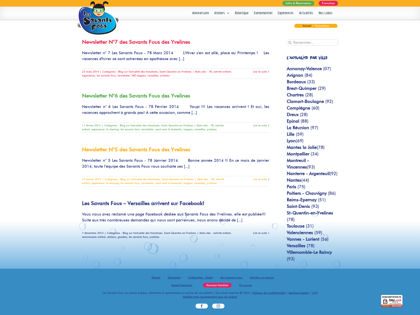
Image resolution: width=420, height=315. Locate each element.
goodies (122, 236)
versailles (152, 75)
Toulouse (300, 226)
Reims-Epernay (306, 199)
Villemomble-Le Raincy (309, 255)
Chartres (300, 94)
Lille (295, 134)
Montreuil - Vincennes (301, 164)
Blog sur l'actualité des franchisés (138, 71)
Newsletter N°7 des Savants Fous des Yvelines (136, 42)
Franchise (328, 3)
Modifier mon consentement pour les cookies (210, 296)
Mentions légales (299, 292)
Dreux (297, 114)
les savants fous (106, 75)
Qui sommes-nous (231, 277)
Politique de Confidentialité (268, 292)
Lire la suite (260, 71)
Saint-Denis (303, 206)
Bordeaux (301, 81)
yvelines (165, 75)
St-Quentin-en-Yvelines (310, 216)
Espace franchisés (182, 285)
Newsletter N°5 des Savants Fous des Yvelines (136, 149)
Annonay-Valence (309, 68)
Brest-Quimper (306, 88)
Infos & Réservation (298, 3)
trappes (141, 75)
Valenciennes (304, 232)
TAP (133, 75)
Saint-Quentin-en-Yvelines (175, 71)
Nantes (298, 180)
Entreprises (174, 277)
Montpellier (302, 154)
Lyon (295, 140)
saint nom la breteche (168, 129)
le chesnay (112, 129)
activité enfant (222, 71)
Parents (156, 277)
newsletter (123, 75)
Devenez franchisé (217, 285)
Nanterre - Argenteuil (312, 173)
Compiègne (303, 108)
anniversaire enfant (93, 236)
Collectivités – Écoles (200, 277)
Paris (296, 186)
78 (210, 71)
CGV (315, 292)
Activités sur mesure (262, 277)
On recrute (245, 285)
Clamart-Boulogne (310, 101)
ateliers (111, 236)
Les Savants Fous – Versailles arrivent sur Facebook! (143, 203)
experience (88, 75)
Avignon (299, 75)
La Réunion (302, 127)
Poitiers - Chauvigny (311, 193)
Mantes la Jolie (306, 147)
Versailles (301, 245)
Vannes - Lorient (308, 239)
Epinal (297, 121)
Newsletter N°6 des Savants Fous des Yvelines (136, 95)
